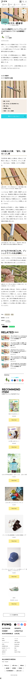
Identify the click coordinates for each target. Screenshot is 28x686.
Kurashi (6, 661)
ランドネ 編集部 (15, 377)
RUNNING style (5, 646)
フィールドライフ (5, 642)
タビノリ (3, 653)
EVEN (3, 644)
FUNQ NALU (17, 646)
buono (16, 650)
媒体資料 (7, 668)
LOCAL (17, 633)
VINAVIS (16, 640)
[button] (0, 678)
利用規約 (20, 668)
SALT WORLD (17, 642)
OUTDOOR (6, 628)
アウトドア (7, 314)
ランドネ (5, 6)
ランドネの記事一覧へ (14, 614)
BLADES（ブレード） (6, 648)
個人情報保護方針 (10, 670)
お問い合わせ (14, 665)
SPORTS (18, 628)
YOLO (3, 661)
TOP (2, 6)
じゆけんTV (4, 650)
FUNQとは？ (6, 665)
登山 (12, 314)
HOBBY (5, 631)
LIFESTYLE (19, 631)
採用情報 (14, 668)
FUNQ (3, 638)
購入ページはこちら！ (14, 116)
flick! (15, 648)
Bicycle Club (17, 644)
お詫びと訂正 (19, 670)
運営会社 (22, 665)
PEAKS (3, 640)
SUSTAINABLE (7, 633)
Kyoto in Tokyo (17, 651)
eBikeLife (3, 651)
